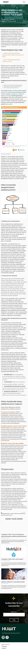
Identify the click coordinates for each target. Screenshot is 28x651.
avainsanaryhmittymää (8, 371)
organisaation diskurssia (8, 175)
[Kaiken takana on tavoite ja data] (14, 574)
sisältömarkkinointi (6, 515)
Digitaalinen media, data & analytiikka (14, 513)
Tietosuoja (4, 646)
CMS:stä (3, 102)
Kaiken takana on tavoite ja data (13, 582)
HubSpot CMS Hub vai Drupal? (12, 559)
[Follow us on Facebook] (7, 637)
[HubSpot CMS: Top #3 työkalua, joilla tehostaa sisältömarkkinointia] (14, 526)
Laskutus (4, 648)
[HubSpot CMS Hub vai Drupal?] (14, 551)
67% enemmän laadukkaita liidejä (15, 92)
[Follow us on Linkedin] (3, 637)
